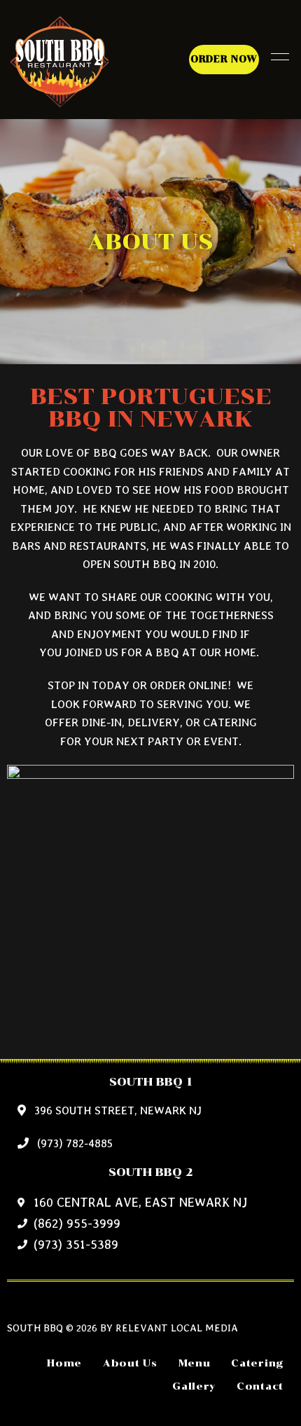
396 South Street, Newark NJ (116, 1110)
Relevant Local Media (176, 1328)
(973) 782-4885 (73, 1143)
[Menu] (276, 57)
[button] (224, 59)
